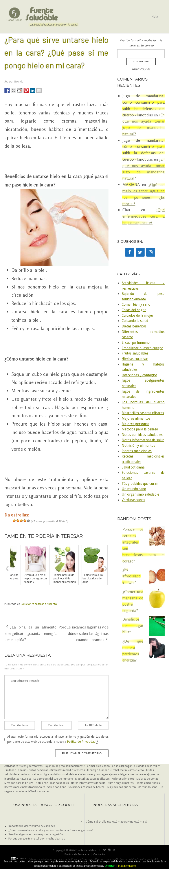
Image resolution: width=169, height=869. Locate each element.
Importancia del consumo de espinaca (31, 826)
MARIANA (131, 184)
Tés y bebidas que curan (140, 484)
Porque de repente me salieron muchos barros (36, 838)
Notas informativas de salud (143, 440)
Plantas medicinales (137, 451)
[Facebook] (129, 252)
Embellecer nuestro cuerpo (142, 348)
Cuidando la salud (135, 321)
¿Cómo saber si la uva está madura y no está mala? (115, 821)
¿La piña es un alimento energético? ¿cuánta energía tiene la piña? (30, 633)
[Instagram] (150, 252)
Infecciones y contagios (139, 375)
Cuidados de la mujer (137, 316)
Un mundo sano (134, 489)
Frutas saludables (135, 353)
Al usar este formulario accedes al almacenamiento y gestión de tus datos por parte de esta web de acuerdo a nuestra (57, 739)
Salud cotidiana (133, 467)
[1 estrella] (14, 520)
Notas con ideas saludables (142, 435)
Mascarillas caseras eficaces (143, 413)
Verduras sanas (133, 500)
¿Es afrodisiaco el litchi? (131, 576)
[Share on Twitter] (13, 90)
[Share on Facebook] (7, 90)
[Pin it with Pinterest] (26, 90)
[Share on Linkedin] (32, 90)
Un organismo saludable (140, 494)
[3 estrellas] (21, 520)
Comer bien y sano (136, 305)
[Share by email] (39, 90)
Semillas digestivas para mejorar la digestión (35, 834)
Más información (127, 865)
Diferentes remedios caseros (67, 770)
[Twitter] (140, 252)
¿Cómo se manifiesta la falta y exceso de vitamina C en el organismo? (50, 830)
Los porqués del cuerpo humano (53, 778)
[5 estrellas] (28, 520)
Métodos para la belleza (140, 429)
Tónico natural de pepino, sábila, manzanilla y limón (52, 578)
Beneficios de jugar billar (132, 625)
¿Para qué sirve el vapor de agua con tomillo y (23, 578)
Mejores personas (135, 424)
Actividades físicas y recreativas (23, 766)
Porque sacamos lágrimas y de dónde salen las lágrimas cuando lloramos (83, 633)
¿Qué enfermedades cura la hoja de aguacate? (143, 216)
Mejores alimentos (136, 419)
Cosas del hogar (134, 310)
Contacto (99, 854)
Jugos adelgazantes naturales (128, 774)
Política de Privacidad (81, 741)
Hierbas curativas (135, 359)
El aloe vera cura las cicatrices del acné (80, 578)
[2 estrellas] (18, 520)
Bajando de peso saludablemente (65, 766)
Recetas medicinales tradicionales (24, 787)
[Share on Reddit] (19, 90)
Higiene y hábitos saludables (60, 774)
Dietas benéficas (134, 326)
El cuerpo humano (136, 343)
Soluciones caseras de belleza (39, 604)
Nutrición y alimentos (138, 446)
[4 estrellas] (25, 520)
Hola (154, 16)
